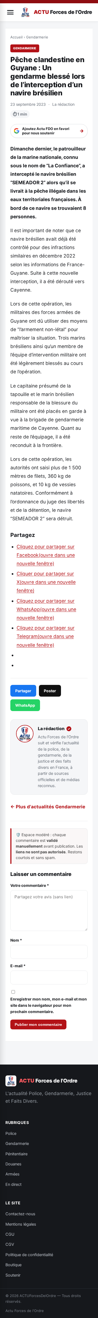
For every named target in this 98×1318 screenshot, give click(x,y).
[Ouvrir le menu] (10, 12)
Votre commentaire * (29, 885)
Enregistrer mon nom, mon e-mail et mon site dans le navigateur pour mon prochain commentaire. (48, 1005)
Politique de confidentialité (29, 1254)
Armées (12, 1174)
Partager (23, 690)
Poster (50, 690)
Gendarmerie (37, 37)
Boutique (13, 1264)
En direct (13, 1184)
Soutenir (12, 1275)
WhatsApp (25, 705)
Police (10, 1133)
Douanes (13, 1164)
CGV (9, 1244)
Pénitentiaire (16, 1153)
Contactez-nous (20, 1213)
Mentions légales (20, 1224)
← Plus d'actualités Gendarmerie (47, 806)
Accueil (16, 37)
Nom (16, 940)
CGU (9, 1234)
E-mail (18, 965)
